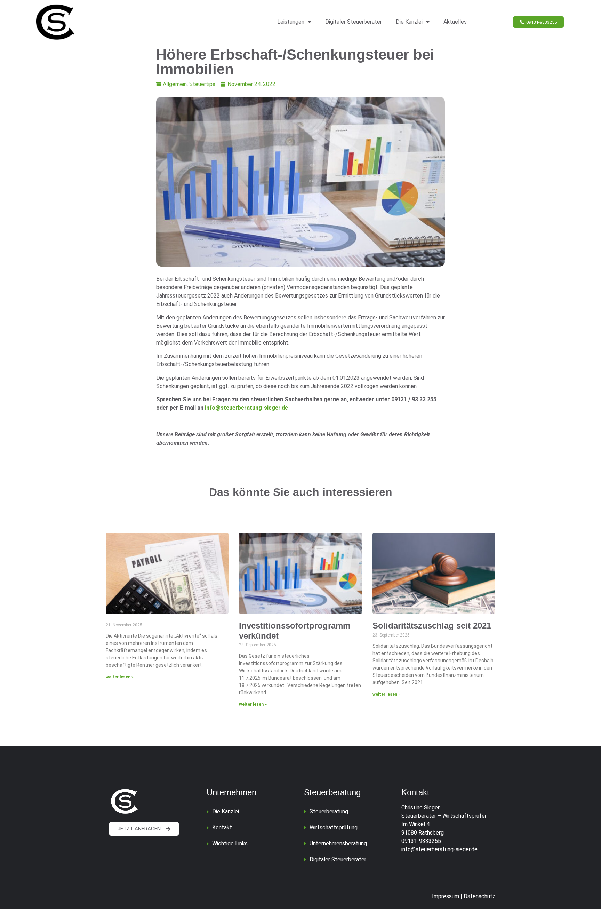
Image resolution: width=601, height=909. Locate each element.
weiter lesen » (120, 676)
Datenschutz (479, 896)
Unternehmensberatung (338, 843)
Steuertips (202, 84)
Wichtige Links (230, 843)
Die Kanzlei (409, 21)
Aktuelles (455, 21)
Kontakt (222, 827)
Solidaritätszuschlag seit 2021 (431, 625)
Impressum (445, 896)
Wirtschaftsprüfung (334, 827)
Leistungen (290, 21)
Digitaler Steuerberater (353, 21)
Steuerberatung (329, 811)
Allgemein (175, 84)
